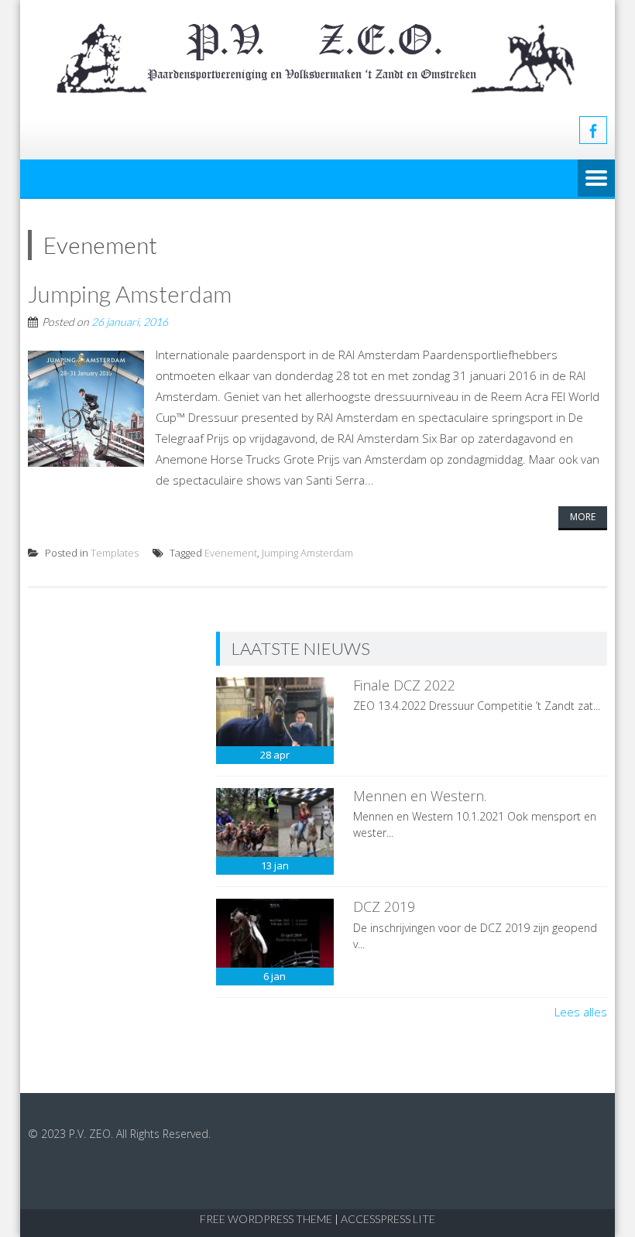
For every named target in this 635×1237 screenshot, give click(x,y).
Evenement (230, 553)
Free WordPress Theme (266, 1218)
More (583, 516)
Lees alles (580, 1011)
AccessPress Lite (388, 1218)
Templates (115, 553)
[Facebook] (593, 130)
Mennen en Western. (419, 795)
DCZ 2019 (384, 906)
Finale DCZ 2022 (404, 685)
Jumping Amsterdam (130, 293)
